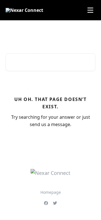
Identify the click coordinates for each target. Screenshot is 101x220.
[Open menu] (90, 10)
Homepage (50, 192)
